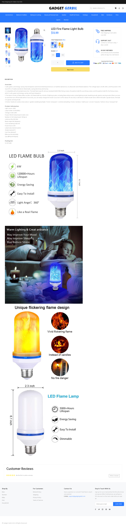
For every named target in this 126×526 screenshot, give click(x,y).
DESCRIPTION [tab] (9, 79)
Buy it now (70, 70)
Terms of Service (38, 500)
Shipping (35, 495)
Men (3, 492)
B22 (63, 55)
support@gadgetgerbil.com (77, 496)
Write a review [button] (114, 476)
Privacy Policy (37, 497)
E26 (53, 55)
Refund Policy (37, 492)
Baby (3, 497)
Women (4, 495)
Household (5, 503)
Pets (3, 500)
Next (44, 45)
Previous (15, 45)
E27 (58, 55)
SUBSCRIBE (118, 504)
